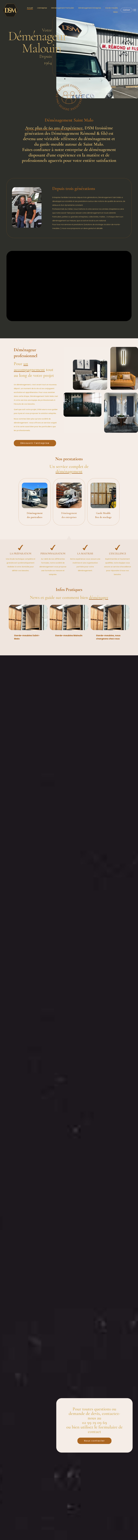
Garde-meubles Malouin (68, 635)
